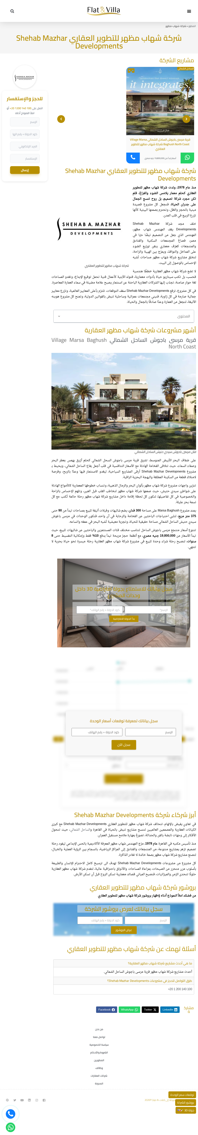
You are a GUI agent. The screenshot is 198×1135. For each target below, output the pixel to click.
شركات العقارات (99, 1075)
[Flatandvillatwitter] (14, 1100)
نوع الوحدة (115, 758)
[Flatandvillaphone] (10, 1114)
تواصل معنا (99, 1037)
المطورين (99, 1060)
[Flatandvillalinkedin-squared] (29, 1100)
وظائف (99, 1068)
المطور (192, 26)
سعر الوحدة (175, 758)
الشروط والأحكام (99, 1052)
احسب (124, 779)
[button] (189, 11)
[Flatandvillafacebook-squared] (44, 1100)
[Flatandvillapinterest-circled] (7, 1100)
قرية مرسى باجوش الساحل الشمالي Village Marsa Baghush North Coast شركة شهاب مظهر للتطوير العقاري (160, 144)
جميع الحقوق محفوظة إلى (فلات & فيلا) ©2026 (168, 1100)
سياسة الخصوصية (99, 1044)
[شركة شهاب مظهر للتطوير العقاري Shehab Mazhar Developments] (24, 87)
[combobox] (93, 765)
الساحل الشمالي (186, 68)
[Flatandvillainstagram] (36, 1100)
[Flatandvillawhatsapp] (10, 1127)
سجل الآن (123, 745)
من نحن (99, 1029)
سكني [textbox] (116, 765)
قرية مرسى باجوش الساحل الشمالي (153, 340)
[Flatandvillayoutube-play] (22, 1100)
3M (58, 739)
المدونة (99, 1083)
